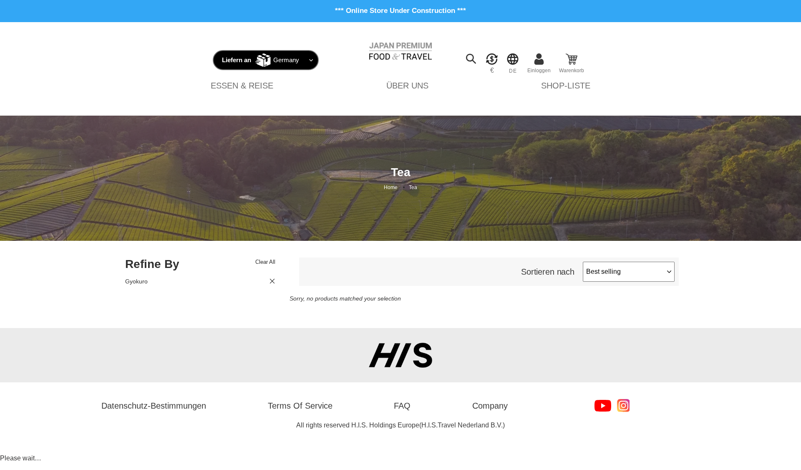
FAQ (402, 405)
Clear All (265, 262)
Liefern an (236, 59)
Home (391, 187)
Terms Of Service (300, 405)
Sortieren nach (547, 271)
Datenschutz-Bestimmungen (153, 405)
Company (490, 405)
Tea (413, 187)
